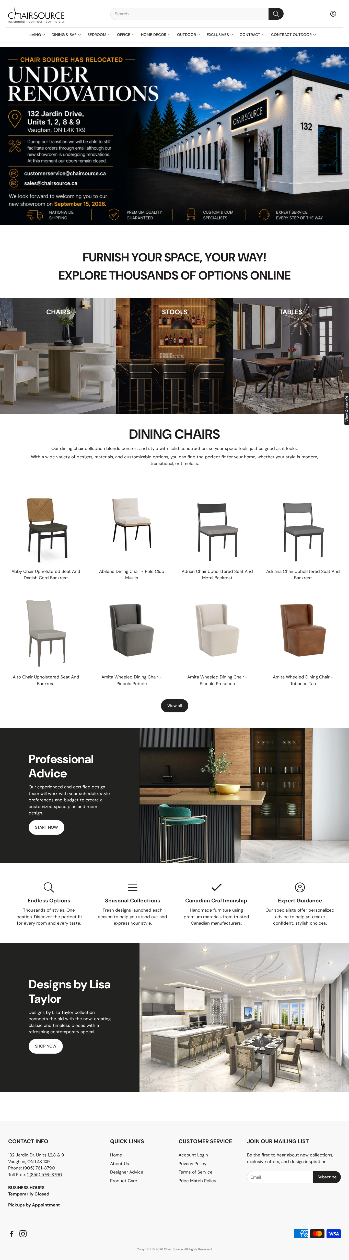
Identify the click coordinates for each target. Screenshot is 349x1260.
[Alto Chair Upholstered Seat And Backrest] (46, 630)
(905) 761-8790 (39, 1168)
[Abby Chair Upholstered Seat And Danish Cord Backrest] (46, 524)
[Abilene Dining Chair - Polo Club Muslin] (132, 524)
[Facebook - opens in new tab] (11, 1233)
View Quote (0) (346, 409)
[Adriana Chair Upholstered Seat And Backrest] (303, 524)
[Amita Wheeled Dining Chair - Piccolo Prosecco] (217, 630)
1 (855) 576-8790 (44, 1174)
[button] (197, 14)
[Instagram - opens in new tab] (23, 1233)
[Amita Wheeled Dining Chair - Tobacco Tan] (303, 630)
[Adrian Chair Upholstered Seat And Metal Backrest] (217, 524)
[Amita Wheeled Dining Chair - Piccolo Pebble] (132, 630)
